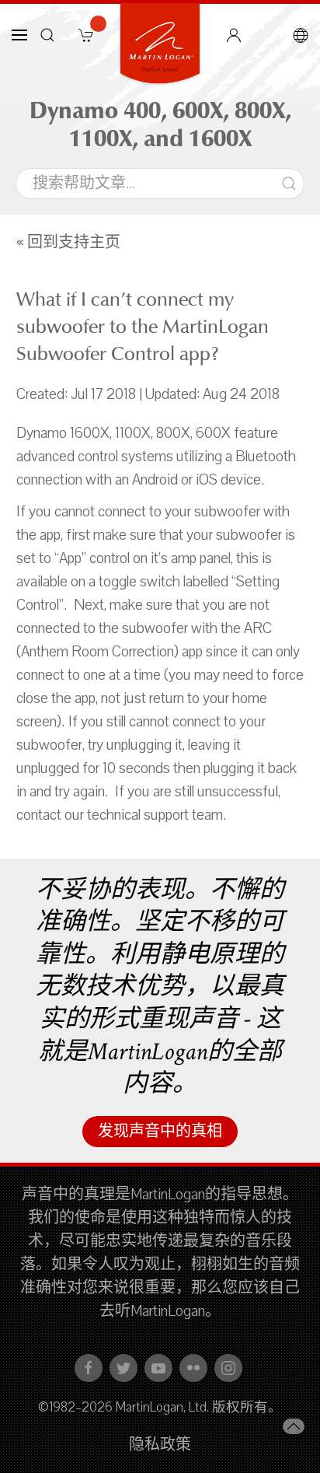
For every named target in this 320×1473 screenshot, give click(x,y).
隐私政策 (160, 1445)
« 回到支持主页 (68, 243)
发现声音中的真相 (160, 1131)
